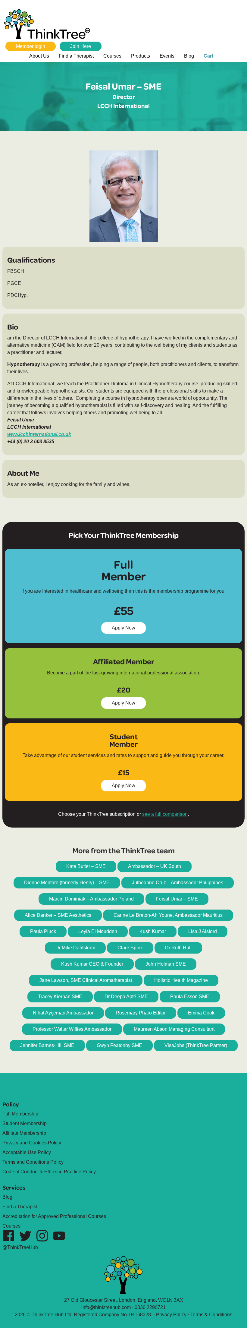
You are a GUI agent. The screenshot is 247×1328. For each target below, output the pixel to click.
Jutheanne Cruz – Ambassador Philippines (177, 882)
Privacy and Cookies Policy (31, 1142)
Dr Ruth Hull (178, 947)
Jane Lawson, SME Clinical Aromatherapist (85, 980)
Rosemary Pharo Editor (141, 1012)
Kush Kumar (152, 931)
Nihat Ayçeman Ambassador (63, 1012)
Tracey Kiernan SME (60, 996)
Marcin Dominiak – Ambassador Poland (91, 898)
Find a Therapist (76, 55)
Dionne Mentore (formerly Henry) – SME (67, 882)
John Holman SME (165, 964)
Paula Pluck (43, 931)
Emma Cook (201, 1012)
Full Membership (20, 1113)
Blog (189, 55)
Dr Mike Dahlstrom (75, 947)
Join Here (80, 46)
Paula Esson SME (189, 996)
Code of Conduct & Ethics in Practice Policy (49, 1171)
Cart (208, 55)
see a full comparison (165, 814)
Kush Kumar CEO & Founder (92, 964)
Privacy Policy (171, 1314)
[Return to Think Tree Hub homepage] (49, 25)
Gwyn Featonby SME (119, 1045)
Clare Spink (130, 947)
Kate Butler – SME (86, 866)
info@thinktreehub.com (106, 1307)
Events (167, 55)
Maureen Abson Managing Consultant (174, 1029)
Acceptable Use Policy (26, 1152)
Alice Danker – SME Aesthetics (58, 915)
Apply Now (126, 629)
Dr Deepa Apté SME (126, 996)
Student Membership (24, 1123)
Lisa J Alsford (202, 931)
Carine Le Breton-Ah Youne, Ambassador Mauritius (168, 915)
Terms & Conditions (211, 1314)
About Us (39, 55)
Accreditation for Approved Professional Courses (54, 1216)
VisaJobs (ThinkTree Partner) (195, 1045)
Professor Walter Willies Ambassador (72, 1029)
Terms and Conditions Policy (33, 1162)
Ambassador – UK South (154, 866)
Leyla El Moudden (97, 931)
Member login (30, 46)
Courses (112, 55)
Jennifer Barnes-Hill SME (47, 1045)
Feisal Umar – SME (177, 898)
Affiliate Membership (24, 1133)
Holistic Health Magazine (181, 980)
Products (140, 55)
